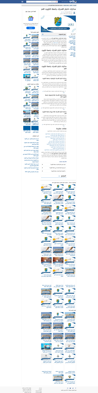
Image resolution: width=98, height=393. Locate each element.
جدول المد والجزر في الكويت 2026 (32, 172)
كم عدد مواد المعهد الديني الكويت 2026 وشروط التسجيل (32, 165)
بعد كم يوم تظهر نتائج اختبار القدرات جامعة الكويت (54, 134)
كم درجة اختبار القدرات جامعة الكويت (57, 147)
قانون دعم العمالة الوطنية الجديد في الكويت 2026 (31, 147)
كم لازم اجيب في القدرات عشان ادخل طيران (56, 142)
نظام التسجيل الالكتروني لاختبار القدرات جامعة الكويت (54, 150)
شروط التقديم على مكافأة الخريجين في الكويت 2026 (31, 155)
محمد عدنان (63, 12)
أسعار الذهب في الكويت (27, 391)
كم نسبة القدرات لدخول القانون (58, 139)
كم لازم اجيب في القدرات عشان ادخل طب (56, 141)
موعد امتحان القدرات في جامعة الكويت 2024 (72, 54)
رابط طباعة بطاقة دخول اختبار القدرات (57, 135)
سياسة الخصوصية (39, 391)
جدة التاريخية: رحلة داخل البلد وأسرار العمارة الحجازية (31, 161)
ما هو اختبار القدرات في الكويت (58, 148)
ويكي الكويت (55, 42)
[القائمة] (22, 1)
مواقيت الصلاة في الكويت (26, 388)
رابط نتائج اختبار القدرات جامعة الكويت (57, 138)
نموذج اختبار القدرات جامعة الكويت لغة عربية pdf (72, 48)
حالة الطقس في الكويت (27, 389)
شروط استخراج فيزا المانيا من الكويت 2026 (31, 168)
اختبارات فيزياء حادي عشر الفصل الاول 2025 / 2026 (31, 151)
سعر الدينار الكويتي (27, 392)
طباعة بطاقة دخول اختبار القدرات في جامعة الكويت (54, 137)
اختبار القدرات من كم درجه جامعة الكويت (72, 37)
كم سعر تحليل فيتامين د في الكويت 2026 (31, 139)
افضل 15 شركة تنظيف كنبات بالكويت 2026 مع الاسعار (31, 143)
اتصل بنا (40, 389)
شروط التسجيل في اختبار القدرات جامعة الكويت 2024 (72, 42)
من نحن (40, 388)
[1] (49, 63)
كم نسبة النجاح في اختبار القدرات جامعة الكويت (55, 144)
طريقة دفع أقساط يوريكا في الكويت (31, 158)
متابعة (30, 28)
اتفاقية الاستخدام (39, 392)
